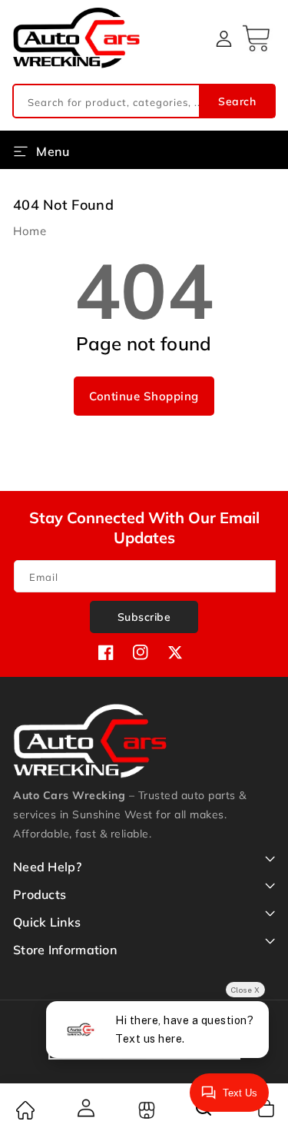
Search (237, 101)
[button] (257, 38)
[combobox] (144, 101)
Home (29, 231)
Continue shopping (144, 396)
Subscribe (144, 617)
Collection (145, 1110)
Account (84, 1107)
